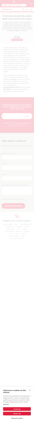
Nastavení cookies (17, 418)
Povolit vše (17, 409)
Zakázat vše (17, 413)
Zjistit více (6, 404)
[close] (29, 390)
